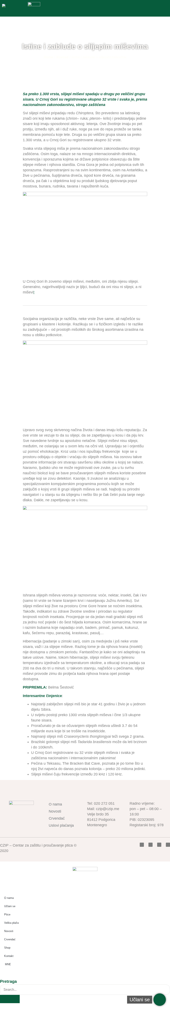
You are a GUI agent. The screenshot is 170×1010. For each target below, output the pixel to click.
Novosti (62, 57)
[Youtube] (159, 845)
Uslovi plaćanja (61, 825)
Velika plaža (11, 922)
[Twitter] (150, 845)
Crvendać (57, 818)
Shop (7, 947)
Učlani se (9, 906)
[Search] (10, 999)
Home (48, 57)
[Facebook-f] (142, 845)
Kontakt (8, 956)
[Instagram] (168, 845)
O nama (55, 804)
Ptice (7, 914)
